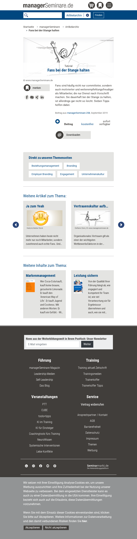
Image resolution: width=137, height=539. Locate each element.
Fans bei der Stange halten (44, 30)
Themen (92, 444)
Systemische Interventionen (44, 445)
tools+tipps (44, 416)
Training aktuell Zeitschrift (92, 367)
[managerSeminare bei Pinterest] (55, 465)
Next (121, 224)
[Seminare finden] (98, 466)
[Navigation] (110, 6)
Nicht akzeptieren (56, 527)
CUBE (44, 410)
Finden (98, 15)
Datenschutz (92, 432)
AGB (92, 420)
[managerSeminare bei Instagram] (33, 465)
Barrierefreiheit (92, 427)
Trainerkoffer (92, 379)
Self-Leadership (44, 379)
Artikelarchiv (72, 26)
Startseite (28, 26)
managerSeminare (49, 26)
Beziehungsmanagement (45, 165)
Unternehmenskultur (93, 174)
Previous (15, 224)
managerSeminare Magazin (44, 367)
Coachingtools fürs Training (44, 433)
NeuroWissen (44, 439)
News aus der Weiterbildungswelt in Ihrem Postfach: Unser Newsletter (66, 338)
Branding (72, 165)
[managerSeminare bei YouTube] (48, 465)
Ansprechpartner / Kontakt (92, 415)
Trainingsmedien (92, 374)
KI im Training (44, 422)
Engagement (67, 174)
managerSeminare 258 (78, 113)
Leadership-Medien (44, 374)
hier (84, 521)
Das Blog (45, 385)
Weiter (87, 344)
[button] (36, 88)
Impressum (92, 438)
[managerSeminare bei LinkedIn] (26, 465)
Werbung (92, 450)
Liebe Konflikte (44, 451)
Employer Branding (42, 174)
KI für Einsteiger (45, 428)
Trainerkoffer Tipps (92, 385)
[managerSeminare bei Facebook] (40, 465)
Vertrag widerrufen (92, 404)
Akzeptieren (32, 527)
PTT (44, 404)
